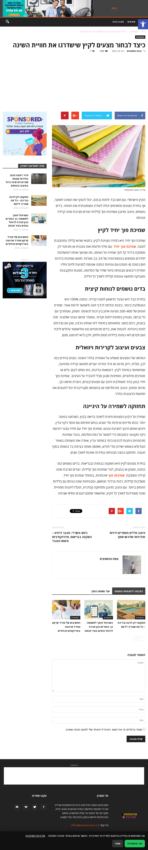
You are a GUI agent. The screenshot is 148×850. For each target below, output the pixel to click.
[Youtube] (17, 807)
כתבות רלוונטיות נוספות (128, 591)
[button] (143, 24)
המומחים (140, 37)
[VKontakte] (26, 807)
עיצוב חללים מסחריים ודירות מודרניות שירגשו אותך (127, 535)
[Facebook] (43, 807)
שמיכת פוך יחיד (125, 246)
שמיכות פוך (116, 475)
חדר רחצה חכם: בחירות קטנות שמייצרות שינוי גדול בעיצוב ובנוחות (17, 180)
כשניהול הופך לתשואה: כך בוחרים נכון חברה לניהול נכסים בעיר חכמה (99, 626)
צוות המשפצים (134, 50)
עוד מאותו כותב (100, 591)
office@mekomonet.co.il (85, 825)
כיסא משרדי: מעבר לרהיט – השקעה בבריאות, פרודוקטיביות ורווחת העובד (72, 537)
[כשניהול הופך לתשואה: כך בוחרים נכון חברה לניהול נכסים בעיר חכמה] (98, 609)
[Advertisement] (74, 83)
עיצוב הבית (118, 21)
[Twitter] (35, 807)
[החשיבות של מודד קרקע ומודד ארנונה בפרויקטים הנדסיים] (66, 609)
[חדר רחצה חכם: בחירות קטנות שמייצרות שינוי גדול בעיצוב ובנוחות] (39, 178)
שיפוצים (131, 21)
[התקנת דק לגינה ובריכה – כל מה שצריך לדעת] (131, 609)
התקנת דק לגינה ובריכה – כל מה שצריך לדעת (18, 200)
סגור (117, 843)
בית (143, 31)
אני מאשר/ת (134, 843)
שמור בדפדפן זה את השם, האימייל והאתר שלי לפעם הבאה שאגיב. (103, 729)
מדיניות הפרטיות (35, 835)
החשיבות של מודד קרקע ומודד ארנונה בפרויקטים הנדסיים (66, 626)
